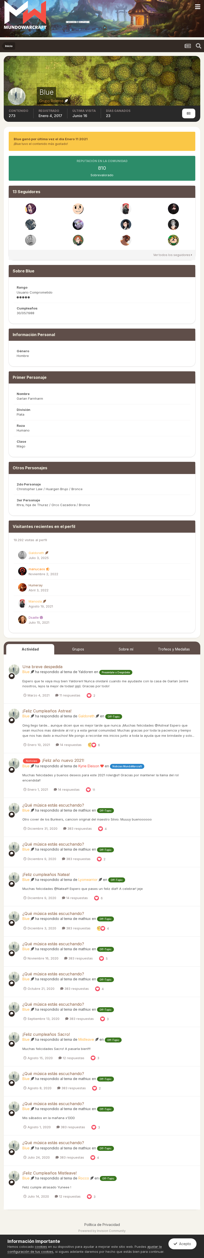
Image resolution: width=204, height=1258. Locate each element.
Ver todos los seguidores (172, 255)
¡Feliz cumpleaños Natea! (46, 874)
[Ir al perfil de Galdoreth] (30, 240)
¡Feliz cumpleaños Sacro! (46, 1034)
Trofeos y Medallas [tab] (174, 649)
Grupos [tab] (78, 649)
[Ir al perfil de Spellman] (125, 224)
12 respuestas (73, 1058)
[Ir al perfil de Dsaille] (22, 619)
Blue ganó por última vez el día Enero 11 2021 (51, 139)
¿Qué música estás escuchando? (53, 805)
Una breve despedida (42, 666)
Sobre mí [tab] (126, 649)
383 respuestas (79, 828)
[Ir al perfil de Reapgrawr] (125, 240)
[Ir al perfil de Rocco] (173, 240)
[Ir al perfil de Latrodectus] (173, 224)
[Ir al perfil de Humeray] (22, 587)
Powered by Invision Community (102, 1231)
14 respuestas (70, 745)
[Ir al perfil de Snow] (78, 240)
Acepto (184, 1244)
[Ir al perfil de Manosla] (125, 208)
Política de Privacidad (102, 1224)
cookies (41, 1247)
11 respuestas (69, 695)
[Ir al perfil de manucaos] (22, 571)
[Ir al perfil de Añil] (173, 208)
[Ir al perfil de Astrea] (78, 224)
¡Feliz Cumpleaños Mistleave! (49, 1173)
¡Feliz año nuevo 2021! (63, 760)
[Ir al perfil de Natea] (30, 208)
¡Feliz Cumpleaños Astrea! (46, 710)
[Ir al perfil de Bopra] (78, 208)
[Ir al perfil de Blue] (14, 669)
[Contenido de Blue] (188, 113)
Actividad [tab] (30, 649)
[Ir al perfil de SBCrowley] (30, 224)
